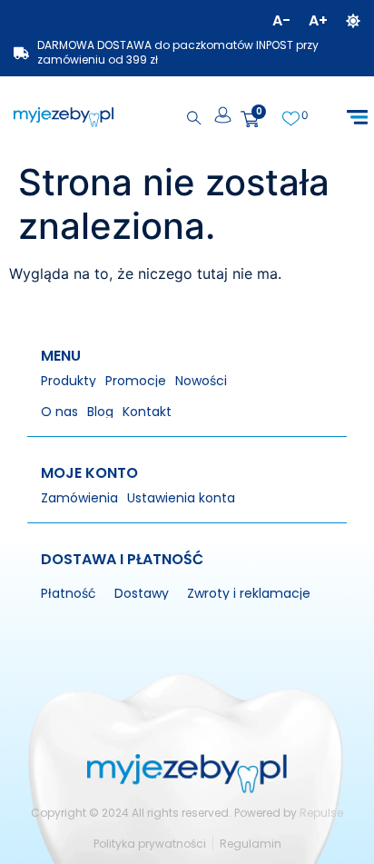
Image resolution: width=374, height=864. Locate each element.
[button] (357, 118)
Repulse (321, 812)
